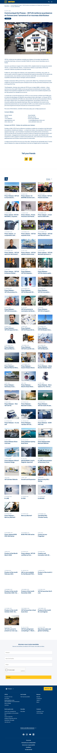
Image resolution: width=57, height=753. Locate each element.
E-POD (23, 498)
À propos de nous (8, 696)
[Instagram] (27, 734)
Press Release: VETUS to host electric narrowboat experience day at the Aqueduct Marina (12, 196)
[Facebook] (23, 734)
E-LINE (7, 498)
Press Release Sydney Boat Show (28, 442)
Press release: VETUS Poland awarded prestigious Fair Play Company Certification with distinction (45, 196)
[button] (49, 2)
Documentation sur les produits (11, 713)
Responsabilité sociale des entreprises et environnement (12, 701)
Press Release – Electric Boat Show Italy (27, 386)
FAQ (5, 715)
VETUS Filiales (39, 713)
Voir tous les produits (25, 696)
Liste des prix (7, 722)
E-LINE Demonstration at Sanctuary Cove (45, 461)
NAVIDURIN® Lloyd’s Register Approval (28, 461)
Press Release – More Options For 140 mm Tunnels (45, 386)
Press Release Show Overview (11, 442)
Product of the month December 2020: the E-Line (12, 592)
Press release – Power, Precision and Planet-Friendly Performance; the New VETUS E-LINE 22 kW (28, 215)
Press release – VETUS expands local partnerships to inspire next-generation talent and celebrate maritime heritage (28, 234)
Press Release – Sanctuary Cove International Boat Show (10, 386)
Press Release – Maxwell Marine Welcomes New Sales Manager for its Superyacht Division (11, 348)
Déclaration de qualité (9, 720)
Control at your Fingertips (42, 535)
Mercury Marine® (26, 515)
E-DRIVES (41, 498)
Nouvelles (7, 5)
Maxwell (38, 696)
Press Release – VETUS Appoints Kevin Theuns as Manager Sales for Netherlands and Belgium (12, 329)
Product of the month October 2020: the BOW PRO (11, 611)
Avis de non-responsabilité (28, 745)
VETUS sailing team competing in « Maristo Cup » (28, 630)
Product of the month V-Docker (45, 573)
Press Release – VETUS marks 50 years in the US (45, 404)
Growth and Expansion (28, 479)
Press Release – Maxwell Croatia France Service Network (26, 404)
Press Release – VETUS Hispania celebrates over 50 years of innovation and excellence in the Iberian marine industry (28, 272)
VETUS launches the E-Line (45, 592)
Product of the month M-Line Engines (44, 611)
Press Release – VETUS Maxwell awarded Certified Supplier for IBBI (43, 348)
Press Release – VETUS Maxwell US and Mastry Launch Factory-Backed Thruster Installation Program (27, 291)
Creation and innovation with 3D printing (43, 554)
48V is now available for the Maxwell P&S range (27, 573)
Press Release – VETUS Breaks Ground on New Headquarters (45, 329)
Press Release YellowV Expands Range (12, 461)
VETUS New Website (11, 479)
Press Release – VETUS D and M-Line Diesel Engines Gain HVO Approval (27, 348)
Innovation (7, 698)
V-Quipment (39, 698)
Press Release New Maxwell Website (44, 442)
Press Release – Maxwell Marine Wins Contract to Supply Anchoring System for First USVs (11, 367)
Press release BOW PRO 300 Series (11, 535)
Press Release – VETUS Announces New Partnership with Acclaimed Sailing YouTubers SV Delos (11, 310)
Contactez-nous (40, 711)
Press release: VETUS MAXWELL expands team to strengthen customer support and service (11, 215)
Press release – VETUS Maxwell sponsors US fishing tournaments (45, 253)
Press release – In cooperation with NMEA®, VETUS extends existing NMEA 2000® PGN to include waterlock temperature (11, 234)
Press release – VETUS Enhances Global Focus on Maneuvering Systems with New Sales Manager (12, 272)
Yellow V (38, 700)
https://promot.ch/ (41, 108)
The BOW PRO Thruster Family (43, 516)
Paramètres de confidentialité (28, 742)
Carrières (7, 705)
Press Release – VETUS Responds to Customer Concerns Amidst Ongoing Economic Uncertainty (28, 329)
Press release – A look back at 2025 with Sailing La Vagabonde (45, 215)
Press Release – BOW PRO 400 (45, 423)
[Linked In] (33, 734)
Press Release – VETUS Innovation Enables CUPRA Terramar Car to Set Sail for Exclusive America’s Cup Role (44, 291)
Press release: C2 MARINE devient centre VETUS (28, 196)
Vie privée (28, 740)
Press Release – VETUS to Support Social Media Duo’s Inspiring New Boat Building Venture (44, 310)
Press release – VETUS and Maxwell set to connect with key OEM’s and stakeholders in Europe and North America (45, 234)
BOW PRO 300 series (27, 534)
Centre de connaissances (10, 711)
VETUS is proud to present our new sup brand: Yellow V (11, 630)
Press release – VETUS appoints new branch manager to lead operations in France (12, 253)
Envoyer (8, 677)
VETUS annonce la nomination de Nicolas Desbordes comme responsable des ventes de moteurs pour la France (28, 310)
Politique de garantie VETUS (11, 718)
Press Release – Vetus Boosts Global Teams (45, 366)
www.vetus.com (30, 108)
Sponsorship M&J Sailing (43, 480)
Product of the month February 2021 (11, 573)
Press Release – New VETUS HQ (11, 404)
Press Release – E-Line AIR (12, 423)
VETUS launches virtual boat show (28, 611)
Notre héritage (8, 703)
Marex (37, 702)
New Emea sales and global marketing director (44, 630)
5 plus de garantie (8, 716)
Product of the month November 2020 (27, 592)
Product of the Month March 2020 (11, 554)
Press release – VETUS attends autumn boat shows (28, 253)
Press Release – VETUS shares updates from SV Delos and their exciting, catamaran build (45, 272)
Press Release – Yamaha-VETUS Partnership (26, 423)
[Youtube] (30, 734)
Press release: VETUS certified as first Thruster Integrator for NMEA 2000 (28, 554)
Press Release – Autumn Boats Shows (28, 366)
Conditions (28, 747)
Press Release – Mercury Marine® (10, 516)
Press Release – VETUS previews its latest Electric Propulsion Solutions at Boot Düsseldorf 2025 (12, 291)
